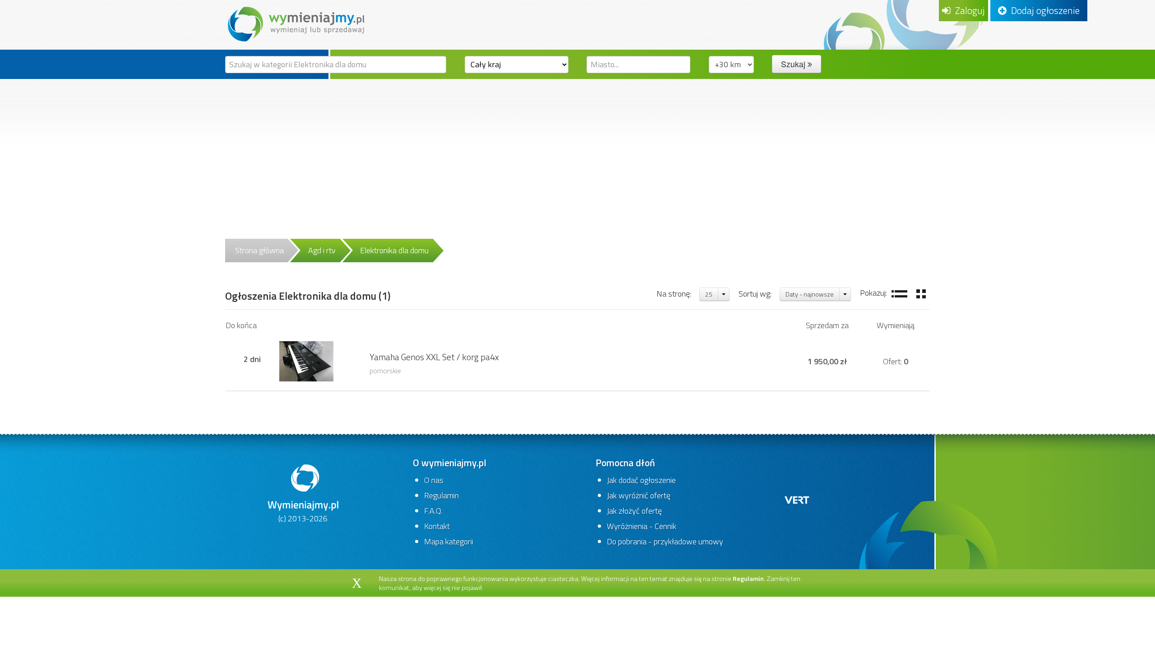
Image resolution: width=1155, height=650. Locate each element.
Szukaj (794, 64)
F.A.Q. (433, 511)
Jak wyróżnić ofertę (638, 495)
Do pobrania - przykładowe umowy (665, 541)
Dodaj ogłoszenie (1043, 10)
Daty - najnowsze (809, 294)
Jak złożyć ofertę (634, 511)
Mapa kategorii (448, 541)
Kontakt (437, 526)
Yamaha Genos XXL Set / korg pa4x (434, 357)
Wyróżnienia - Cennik (641, 526)
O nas (434, 480)
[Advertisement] (577, 147)
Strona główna (259, 250)
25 (708, 294)
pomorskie (385, 370)
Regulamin (441, 495)
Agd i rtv (322, 250)
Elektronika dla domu (394, 250)
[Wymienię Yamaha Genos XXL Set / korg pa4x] (306, 360)
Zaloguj (968, 10)
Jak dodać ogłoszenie (641, 480)
